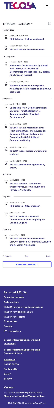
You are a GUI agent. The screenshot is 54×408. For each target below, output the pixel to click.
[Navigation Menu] (47, 5)
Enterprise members (14, 297)
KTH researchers (12, 331)
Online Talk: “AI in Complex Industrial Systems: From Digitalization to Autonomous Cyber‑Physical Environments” (28, 112)
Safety (7, 374)
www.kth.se (9, 359)
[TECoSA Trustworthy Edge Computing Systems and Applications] (20, 5)
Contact (8, 326)
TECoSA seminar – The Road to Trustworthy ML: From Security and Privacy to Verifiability (27, 186)
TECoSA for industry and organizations (23, 307)
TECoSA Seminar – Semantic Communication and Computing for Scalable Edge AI (27, 219)
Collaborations (11, 302)
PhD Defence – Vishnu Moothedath (27, 38)
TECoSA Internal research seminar (27, 49)
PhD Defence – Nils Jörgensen (25, 205)
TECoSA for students (14, 317)
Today (27, 256)
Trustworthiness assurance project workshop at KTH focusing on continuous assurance (30, 88)
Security (8, 379)
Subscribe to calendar (25, 264)
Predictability (10, 369)
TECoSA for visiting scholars (18, 312)
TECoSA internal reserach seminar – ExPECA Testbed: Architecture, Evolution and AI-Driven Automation (30, 241)
